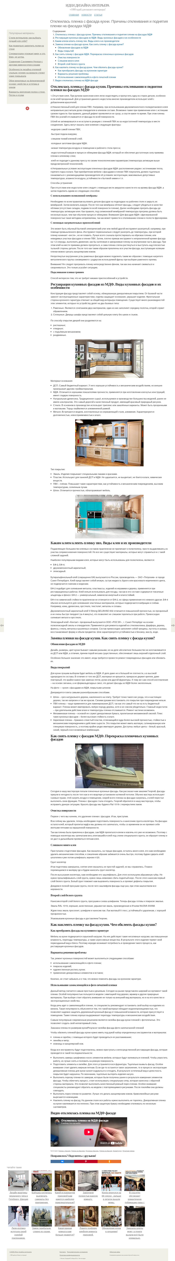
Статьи (98, 14)
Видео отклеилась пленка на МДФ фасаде (76, 80)
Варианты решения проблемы (73, 73)
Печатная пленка (128, 1151)
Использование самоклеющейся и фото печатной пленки (87, 77)
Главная (74, 14)
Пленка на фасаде (105, 1151)
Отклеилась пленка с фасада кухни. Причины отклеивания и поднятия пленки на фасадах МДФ (103, 34)
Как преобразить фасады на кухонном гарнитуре (82, 70)
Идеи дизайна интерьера (87, 5)
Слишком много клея (68, 60)
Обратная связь (115, 1252)
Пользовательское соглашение (77, 1252)
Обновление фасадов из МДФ (73, 47)
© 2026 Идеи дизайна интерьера (21, 1252)
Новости (86, 14)
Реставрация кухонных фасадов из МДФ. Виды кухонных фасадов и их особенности (98, 37)
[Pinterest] (86, 1161)
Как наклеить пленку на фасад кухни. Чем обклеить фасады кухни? (89, 67)
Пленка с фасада (64, 1151)
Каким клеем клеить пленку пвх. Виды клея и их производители (87, 41)
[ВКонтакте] (62, 1161)
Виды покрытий (66, 50)
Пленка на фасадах (78, 1151)
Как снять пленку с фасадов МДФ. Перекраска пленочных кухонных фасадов (94, 54)
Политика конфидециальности (70, 1255)
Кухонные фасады (92, 1151)
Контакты (63, 1252)
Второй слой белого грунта (71, 64)
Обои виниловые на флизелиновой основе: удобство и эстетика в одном (27, 84)
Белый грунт (117, 1151)
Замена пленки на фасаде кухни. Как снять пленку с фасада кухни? (89, 44)
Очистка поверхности (69, 57)
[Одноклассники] (109, 1161)
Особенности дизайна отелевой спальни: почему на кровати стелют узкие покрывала (27, 72)
